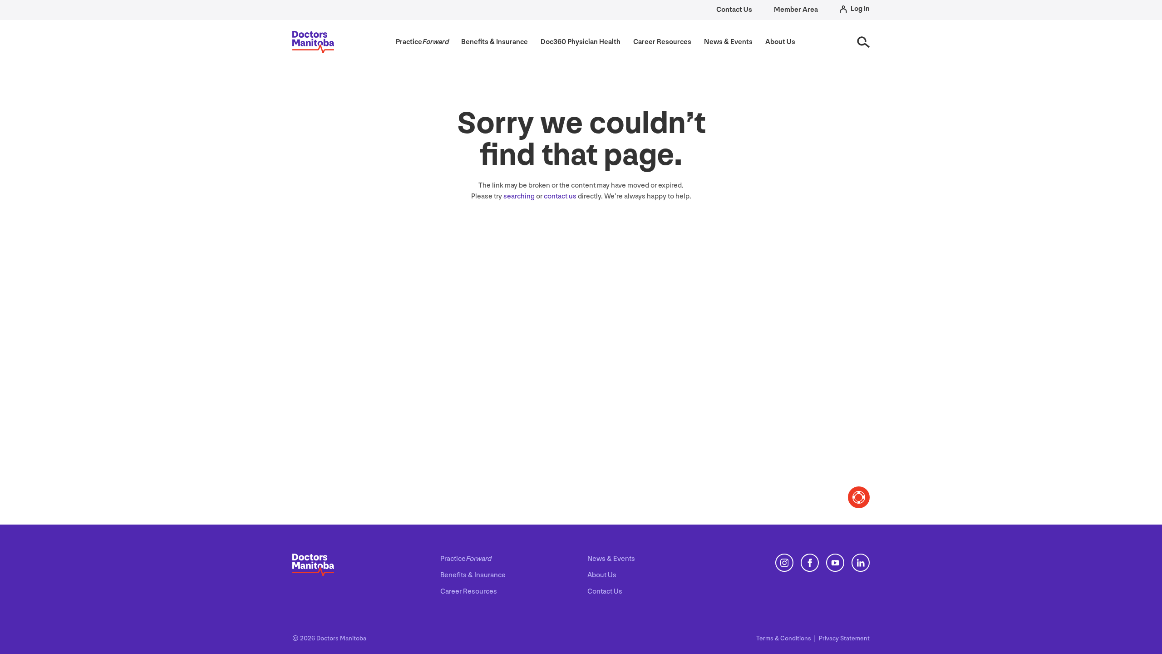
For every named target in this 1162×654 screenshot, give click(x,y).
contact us (560, 196)
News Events (611, 559)
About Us (601, 575)
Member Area (796, 9)
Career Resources (468, 591)
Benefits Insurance (473, 575)
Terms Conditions (784, 638)
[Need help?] (859, 497)
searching (519, 196)
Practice (465, 559)
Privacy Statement (844, 638)
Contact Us (734, 9)
